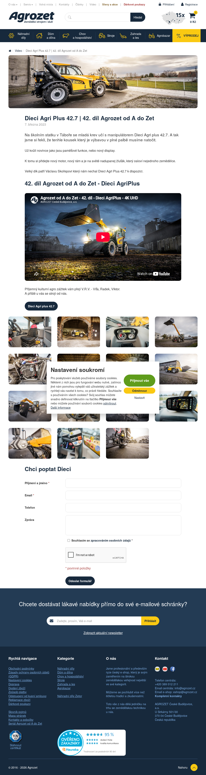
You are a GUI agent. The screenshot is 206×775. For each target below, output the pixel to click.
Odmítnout (139, 391)
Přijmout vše (139, 380)
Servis (27, 4)
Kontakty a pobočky (20, 720)
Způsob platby (17, 692)
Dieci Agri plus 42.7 (41, 306)
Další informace (61, 407)
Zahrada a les (66, 684)
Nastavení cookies (20, 680)
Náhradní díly (65, 668)
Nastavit (139, 398)
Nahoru (182, 767)
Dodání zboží (16, 688)
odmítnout (109, 403)
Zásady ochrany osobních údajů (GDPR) (28, 674)
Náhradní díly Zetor (69, 696)
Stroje (61, 680)
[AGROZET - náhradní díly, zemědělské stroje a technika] (9, 51)
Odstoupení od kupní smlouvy (27, 696)
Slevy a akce (110, 4)
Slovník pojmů (17, 712)
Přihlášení (168, 4)
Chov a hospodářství (70, 676)
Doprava (13, 684)
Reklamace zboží (19, 700)
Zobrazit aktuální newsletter (103, 632)
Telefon (30, 507)
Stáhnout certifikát (15, 746)
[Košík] (193, 15)
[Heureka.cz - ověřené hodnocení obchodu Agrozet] (91, 742)
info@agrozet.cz (185, 688)
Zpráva (29, 519)
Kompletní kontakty (168, 696)
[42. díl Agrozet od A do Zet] (103, 81)
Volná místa (46, 4)
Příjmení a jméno (37, 482)
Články (79, 4)
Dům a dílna (65, 672)
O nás (11, 4)
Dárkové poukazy (134, 4)
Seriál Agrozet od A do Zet (25, 723)
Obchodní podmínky (21, 668)
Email (29, 495)
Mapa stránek (17, 716)
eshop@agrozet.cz (185, 692)
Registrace (191, 4)
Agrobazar (64, 688)
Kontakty (64, 4)
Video (93, 4)
